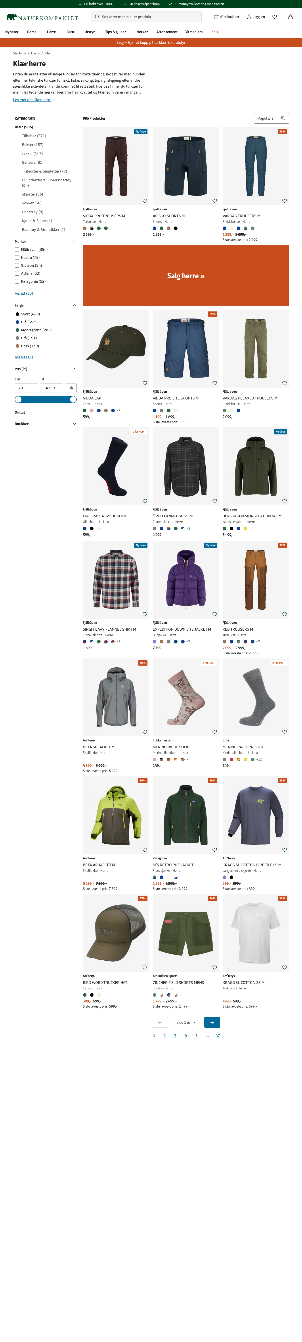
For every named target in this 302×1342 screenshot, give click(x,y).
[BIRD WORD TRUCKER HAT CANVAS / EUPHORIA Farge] (98, 994)
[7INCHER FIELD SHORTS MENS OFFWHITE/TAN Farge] (175, 994)
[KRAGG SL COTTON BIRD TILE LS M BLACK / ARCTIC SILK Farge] (231, 877)
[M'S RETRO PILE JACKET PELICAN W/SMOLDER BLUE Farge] (175, 877)
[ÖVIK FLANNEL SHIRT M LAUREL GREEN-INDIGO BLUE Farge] (175, 528)
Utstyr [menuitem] (90, 31)
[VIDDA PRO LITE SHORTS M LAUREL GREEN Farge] (168, 410)
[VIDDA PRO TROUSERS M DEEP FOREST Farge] (98, 228)
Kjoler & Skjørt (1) (37, 220)
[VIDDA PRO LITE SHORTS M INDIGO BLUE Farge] (155, 410)
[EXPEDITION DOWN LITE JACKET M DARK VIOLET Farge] (155, 641)
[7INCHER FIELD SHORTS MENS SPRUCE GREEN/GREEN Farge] (155, 994)
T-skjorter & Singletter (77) (44, 171)
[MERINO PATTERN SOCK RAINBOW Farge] (238, 759)
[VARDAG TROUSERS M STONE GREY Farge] (252, 228)
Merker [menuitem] (142, 31)
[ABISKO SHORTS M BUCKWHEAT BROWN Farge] (168, 228)
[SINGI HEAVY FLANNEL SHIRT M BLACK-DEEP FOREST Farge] (98, 641)
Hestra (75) (30, 257)
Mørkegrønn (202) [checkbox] (36, 330)
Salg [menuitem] (215, 31)
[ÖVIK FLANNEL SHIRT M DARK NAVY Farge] (161, 528)
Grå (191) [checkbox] (29, 338)
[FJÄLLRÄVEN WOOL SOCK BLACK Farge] (91, 528)
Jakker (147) (32, 153)
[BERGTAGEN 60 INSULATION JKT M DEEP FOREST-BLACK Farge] (225, 528)
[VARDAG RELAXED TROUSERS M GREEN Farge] (225, 410)
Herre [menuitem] (51, 31)
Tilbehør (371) (34, 135)
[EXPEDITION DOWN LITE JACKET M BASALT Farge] (168, 641)
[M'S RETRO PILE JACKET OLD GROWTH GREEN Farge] (155, 877)
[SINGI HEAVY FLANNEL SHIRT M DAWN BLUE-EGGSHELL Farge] (91, 641)
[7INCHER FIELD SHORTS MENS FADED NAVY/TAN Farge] (168, 994)
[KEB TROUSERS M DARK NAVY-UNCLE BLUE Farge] (252, 641)
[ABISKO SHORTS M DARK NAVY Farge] (155, 228)
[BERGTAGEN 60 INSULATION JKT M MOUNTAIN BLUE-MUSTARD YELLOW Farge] (238, 528)
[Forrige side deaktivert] (160, 1022)
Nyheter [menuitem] (11, 31)
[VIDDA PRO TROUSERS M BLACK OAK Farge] (85, 228)
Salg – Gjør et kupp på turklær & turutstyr (151, 42)
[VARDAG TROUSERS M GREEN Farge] (245, 228)
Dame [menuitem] (31, 31)
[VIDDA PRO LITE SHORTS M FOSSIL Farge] (175, 410)
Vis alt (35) (24, 293)
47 (218, 1035)
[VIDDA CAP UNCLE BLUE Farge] (98, 410)
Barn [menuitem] (70, 31)
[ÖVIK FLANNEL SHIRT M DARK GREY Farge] (155, 528)
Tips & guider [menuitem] (115, 31)
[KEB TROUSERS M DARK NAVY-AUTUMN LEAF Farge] (245, 641)
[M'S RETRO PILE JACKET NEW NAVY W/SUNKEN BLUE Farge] (161, 877)
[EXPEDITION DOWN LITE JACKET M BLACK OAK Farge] (161, 641)
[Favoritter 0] (276, 15)
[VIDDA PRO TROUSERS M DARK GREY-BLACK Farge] (91, 228)
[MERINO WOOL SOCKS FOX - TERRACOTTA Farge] (175, 759)
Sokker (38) (32, 203)
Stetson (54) (31, 265)
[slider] (18, 399)
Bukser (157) (33, 144)
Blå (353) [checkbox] (29, 322)
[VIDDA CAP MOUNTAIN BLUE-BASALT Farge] (113, 410)
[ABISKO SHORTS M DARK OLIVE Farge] (161, 228)
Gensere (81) (33, 162)
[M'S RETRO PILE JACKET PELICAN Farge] (168, 877)
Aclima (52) (30, 273)
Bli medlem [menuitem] (194, 31)
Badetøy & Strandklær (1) (43, 229)
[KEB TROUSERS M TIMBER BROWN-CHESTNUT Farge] (225, 641)
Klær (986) (24, 127)
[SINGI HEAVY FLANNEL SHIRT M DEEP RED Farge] (113, 641)
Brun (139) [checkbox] (30, 346)
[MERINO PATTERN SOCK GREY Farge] (225, 759)
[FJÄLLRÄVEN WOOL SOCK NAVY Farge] (85, 528)
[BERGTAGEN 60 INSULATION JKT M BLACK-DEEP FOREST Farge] (231, 528)
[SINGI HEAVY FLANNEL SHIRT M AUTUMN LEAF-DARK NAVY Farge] (105, 641)
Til (42, 379)
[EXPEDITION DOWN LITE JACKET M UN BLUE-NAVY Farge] (182, 641)
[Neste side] (212, 1022)
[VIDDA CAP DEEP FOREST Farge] (85, 410)
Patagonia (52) (33, 281)
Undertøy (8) (32, 211)
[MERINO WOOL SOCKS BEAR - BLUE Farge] (182, 759)
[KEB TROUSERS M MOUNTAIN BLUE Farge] (231, 641)
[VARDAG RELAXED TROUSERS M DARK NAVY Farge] (238, 410)
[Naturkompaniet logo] (42, 17)
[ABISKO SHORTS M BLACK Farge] (175, 228)
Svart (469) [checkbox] (30, 314)
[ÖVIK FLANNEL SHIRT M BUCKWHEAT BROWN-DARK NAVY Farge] (168, 528)
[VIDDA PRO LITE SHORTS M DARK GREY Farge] (161, 410)
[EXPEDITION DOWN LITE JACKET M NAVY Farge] (175, 641)
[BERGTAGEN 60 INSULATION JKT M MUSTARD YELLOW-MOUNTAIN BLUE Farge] (245, 528)
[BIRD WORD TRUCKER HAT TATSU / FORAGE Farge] (85, 994)
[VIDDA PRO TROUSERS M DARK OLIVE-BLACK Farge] (105, 228)
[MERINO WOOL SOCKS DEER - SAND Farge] (155, 759)
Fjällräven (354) (34, 249)
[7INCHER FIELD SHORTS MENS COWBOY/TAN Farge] (161, 994)
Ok (71, 388)
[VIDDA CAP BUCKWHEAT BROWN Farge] (105, 410)
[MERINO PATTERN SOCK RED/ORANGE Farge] (231, 759)
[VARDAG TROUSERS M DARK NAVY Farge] (238, 228)
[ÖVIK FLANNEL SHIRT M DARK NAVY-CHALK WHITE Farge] (182, 528)
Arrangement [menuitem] (167, 31)
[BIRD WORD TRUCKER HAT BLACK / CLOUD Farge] (91, 994)
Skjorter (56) (32, 194)
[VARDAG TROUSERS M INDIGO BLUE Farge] (225, 228)
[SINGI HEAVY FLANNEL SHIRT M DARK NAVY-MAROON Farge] (85, 641)
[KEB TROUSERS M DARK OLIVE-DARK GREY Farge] (238, 641)
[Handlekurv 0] (292, 15)
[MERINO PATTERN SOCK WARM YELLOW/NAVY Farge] (245, 759)
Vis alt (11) (24, 357)
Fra (17, 379)
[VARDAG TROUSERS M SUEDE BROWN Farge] (231, 228)
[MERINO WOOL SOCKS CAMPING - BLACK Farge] (161, 759)
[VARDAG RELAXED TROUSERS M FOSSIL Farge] (231, 410)
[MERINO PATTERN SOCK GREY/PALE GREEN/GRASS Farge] (252, 759)
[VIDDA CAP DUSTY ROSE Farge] (91, 410)
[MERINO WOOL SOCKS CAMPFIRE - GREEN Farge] (168, 759)
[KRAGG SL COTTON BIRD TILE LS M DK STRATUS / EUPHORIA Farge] (225, 877)
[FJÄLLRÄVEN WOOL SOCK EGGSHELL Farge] (98, 528)
